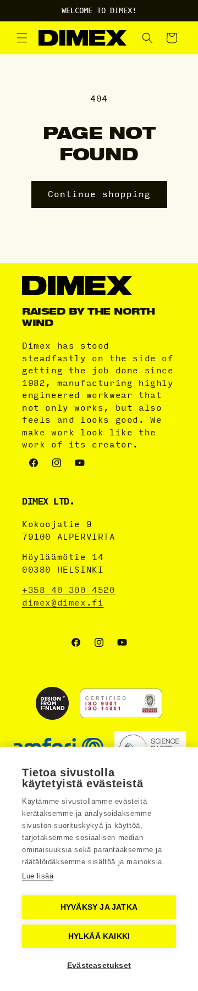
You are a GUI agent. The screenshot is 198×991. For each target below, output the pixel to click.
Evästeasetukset (99, 965)
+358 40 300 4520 (69, 590)
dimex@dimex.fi (62, 603)
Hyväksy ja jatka (99, 907)
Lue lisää (37, 876)
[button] (22, 38)
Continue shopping (99, 194)
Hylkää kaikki (99, 936)
